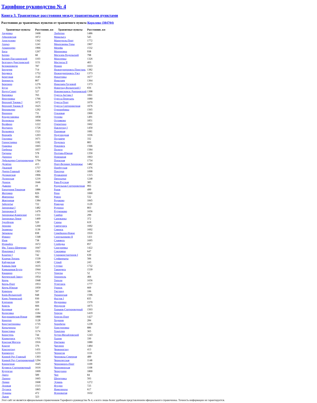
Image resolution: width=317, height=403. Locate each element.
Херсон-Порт (61, 316)
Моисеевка (60, 58)
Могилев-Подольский (66, 55)
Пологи (58, 149)
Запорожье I (8, 207)
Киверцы (7, 291)
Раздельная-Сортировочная (69, 185)
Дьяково (6, 185)
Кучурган (7, 371)
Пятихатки (60, 178)
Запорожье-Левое (11, 218)
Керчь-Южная (10, 287)
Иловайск (7, 244)
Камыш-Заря (9, 265)
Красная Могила (11, 342)
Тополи (58, 280)
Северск (58, 229)
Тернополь (60, 276)
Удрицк (58, 287)
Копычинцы (9, 327)
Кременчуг (8, 353)
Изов (4, 240)
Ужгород (59, 291)
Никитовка (60, 76)
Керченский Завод (12, 276)
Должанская (9, 175)
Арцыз (5, 44)
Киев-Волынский (12, 294)
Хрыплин (59, 331)
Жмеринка (8, 196)
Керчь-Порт (8, 284)
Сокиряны (60, 251)
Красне (6, 345)
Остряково (60, 120)
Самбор (58, 215)
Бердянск (7, 73)
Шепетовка (60, 378)
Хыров (58, 338)
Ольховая (59, 113)
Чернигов (59, 353)
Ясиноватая (60, 393)
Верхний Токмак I (12, 102)
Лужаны (6, 393)
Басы (4, 51)
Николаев (59, 80)
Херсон (58, 313)
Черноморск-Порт (64, 364)
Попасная (59, 160)
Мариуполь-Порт (63, 40)
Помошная (60, 156)
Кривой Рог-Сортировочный (18, 360)
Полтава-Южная (63, 153)
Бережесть (7, 80)
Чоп (56, 374)
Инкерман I (8, 251)
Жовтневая (8, 200)
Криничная (8, 364)
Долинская (8, 178)
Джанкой (7, 167)
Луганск (6, 389)
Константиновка (11, 324)
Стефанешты (61, 258)
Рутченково (60, 211)
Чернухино (60, 371)
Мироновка (60, 51)
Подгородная (61, 135)
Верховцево (8, 109)
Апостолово (9, 40)
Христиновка (61, 327)
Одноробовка (61, 109)
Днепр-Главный (11, 171)
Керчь (5, 280)
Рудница (59, 207)
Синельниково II (63, 236)
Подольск (59, 142)
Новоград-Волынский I (67, 87)
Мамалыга (60, 37)
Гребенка (7, 149)
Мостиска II (60, 62)
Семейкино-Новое (64, 233)
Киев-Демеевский (12, 298)
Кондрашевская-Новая (14, 316)
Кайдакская (8, 262)
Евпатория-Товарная (13, 189)
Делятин (6, 164)
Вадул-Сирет (9, 91)
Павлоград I (61, 127)
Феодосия (59, 305)
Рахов (57, 189)
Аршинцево (8, 47)
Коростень (8, 334)
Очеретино (60, 124)
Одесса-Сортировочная (67, 106)
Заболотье (7, 204)
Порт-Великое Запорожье (68, 164)
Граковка (7, 146)
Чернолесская (61, 360)
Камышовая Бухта (12, 269)
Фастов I (59, 298)
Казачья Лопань (10, 258)
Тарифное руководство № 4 (33, 6)
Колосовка (8, 313)
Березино (7, 84)
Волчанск (7, 127)
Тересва (58, 273)
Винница (7, 113)
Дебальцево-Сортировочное (18, 160)
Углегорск (59, 284)
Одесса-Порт (61, 102)
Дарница (7, 156)
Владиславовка (10, 116)
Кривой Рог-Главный (14, 356)
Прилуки (59, 171)
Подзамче (59, 138)
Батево (5, 55)
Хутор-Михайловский (66, 334)
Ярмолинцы (61, 389)
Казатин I (7, 255)
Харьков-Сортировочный (68, 309)
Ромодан (59, 204)
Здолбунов (8, 222)
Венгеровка (8, 98)
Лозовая (6, 385)
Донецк (6, 182)
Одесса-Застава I (63, 95)
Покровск (59, 146)
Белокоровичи (10, 66)
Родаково (59, 200)
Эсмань (58, 382)
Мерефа (58, 47)
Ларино (6, 378)
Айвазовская (9, 37)
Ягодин (58, 385)
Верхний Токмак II (12, 106)
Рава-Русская (61, 182)
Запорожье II (9, 211)
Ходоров (59, 320)
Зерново (6, 225)
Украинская (60, 294)
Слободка (59, 244)
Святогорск (60, 225)
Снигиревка (61, 247)
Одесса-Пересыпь (64, 98)
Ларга (5, 374)
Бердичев (7, 69)
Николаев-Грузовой (65, 84)
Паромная (59, 131)
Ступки (58, 265)
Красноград (8, 349)
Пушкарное (60, 175)
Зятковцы (7, 233)
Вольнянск (8, 131)
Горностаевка (9, 142)
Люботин (59, 33)
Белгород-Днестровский (15, 62)
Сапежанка (60, 218)
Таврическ (60, 269)
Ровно (57, 196)
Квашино (7, 273)
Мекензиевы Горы (64, 44)
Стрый (58, 262)
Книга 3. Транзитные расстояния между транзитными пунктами (59, 15)
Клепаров (7, 302)
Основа (58, 116)
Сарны (58, 222)
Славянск (59, 240)
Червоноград (61, 349)
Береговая (7, 76)
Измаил (6, 236)
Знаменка (7, 229)
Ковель (6, 305)
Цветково (59, 342)
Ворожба (7, 135)
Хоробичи (59, 324)
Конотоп (7, 320)
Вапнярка (7, 95)
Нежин (58, 66)
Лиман (5, 382)
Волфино (7, 124)
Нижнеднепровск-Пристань (70, 69)
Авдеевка (7, 33)
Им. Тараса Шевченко (14, 247)
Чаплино (59, 345)
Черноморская (62, 367)
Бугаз (5, 87)
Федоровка (60, 302)
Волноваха (8, 120)
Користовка (8, 331)
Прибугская (60, 167)
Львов (5, 396)
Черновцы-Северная (65, 356)
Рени (57, 193)
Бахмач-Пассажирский (14, 58)
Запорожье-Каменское (14, 215)
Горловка (7, 138)
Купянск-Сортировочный (16, 367)
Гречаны (6, 153)
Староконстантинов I (66, 255)
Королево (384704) (100, 22)
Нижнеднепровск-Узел (67, 73)
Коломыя (7, 309)
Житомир (7, 193)
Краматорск (8, 338)
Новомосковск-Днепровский (70, 91)
